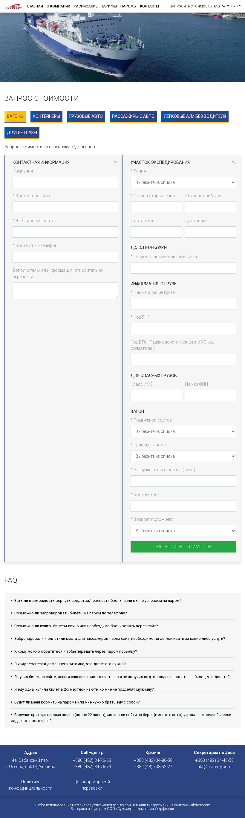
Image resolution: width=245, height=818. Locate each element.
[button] (225, 6)
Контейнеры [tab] (46, 116)
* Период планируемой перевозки (164, 256)
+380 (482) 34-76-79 (92, 766)
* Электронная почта (33, 220)
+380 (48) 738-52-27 (153, 766)
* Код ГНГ (140, 317)
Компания (23, 171)
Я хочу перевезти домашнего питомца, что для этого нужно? (69, 664)
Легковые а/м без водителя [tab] (195, 116)
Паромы (128, 6)
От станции (142, 220)
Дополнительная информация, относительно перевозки (58, 273)
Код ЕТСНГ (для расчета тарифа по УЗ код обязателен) (172, 345)
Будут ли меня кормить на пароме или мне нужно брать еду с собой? (76, 702)
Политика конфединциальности (30, 784)
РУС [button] (234, 6)
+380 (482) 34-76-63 (92, 760)
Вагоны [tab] (15, 116)
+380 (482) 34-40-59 (214, 760)
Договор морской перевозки (92, 784)
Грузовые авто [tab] (86, 116)
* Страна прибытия (204, 195)
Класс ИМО (142, 384)
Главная (35, 6)
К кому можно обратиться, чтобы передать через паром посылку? (75, 651)
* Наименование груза (153, 292)
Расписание (86, 6)
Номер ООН (196, 384)
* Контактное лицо (31, 195)
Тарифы (109, 6)
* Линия (138, 171)
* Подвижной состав (151, 420)
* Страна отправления (153, 195)
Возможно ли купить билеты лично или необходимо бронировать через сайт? (85, 626)
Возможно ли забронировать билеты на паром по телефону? (70, 613)
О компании (58, 6)
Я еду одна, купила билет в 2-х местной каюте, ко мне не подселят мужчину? (83, 689)
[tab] (15, 117)
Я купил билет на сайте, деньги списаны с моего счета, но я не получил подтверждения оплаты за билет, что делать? (121, 676)
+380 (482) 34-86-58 (153, 760)
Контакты (149, 6)
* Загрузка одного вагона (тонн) (163, 469)
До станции (196, 220)
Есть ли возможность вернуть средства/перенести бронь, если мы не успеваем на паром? (97, 600)
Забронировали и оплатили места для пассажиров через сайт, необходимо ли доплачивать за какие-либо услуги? (119, 638)
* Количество (144, 494)
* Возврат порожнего (152, 519)
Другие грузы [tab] (22, 132)
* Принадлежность (149, 444)
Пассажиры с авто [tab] (133, 116)
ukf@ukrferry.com (214, 766)
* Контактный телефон (35, 245)
